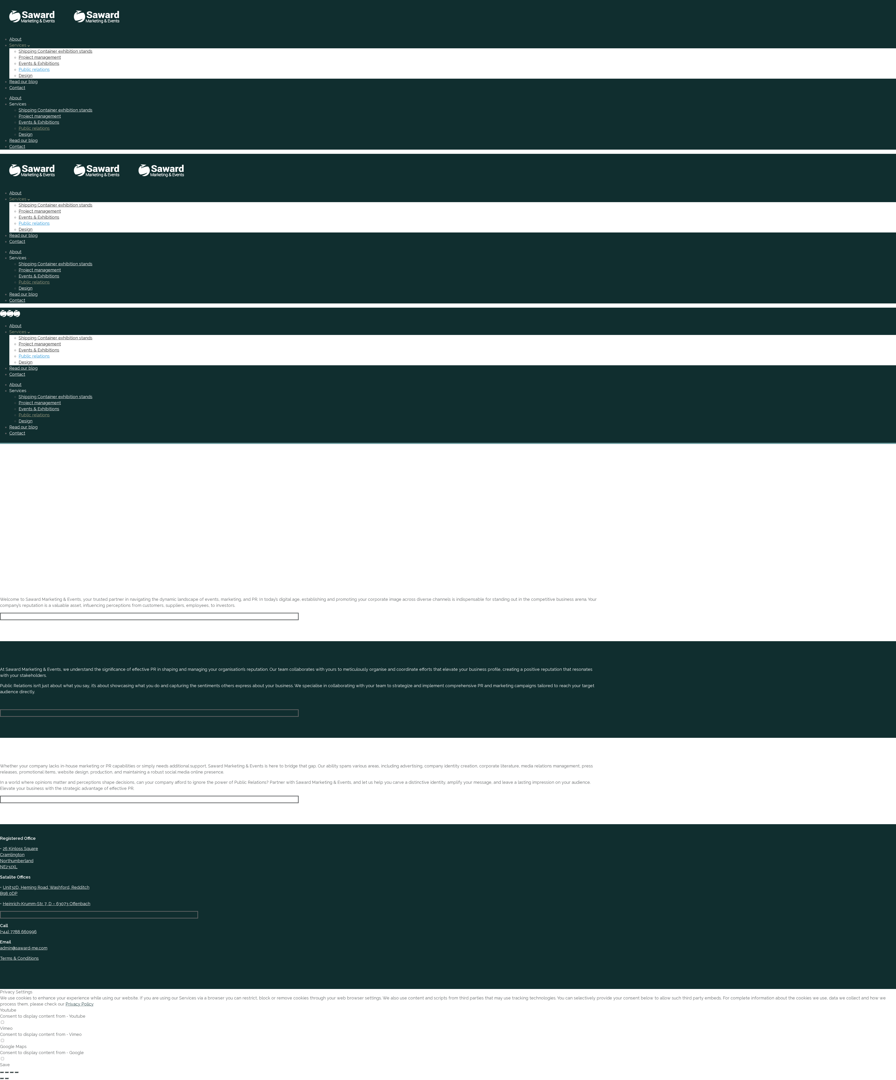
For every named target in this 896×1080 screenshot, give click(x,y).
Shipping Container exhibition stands (55, 51)
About (15, 39)
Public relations (34, 69)
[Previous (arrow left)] (2, 1078)
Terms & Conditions (19, 958)
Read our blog (23, 81)
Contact (17, 87)
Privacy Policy (80, 1004)
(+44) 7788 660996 (18, 931)
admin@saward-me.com (23, 948)
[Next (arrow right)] (7, 1078)
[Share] (7, 1072)
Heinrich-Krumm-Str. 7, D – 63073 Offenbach (46, 903)
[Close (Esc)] (2, 1072)
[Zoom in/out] (16, 1072)
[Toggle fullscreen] (12, 1072)
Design (25, 75)
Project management (40, 57)
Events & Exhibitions (39, 63)
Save (5, 1064)
